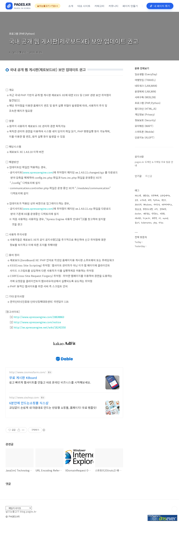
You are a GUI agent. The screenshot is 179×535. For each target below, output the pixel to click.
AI (160, 218)
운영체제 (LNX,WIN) (145, 91)
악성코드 (155, 214)
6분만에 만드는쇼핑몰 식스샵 (28, 403)
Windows (147, 205)
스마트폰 (143, 200)
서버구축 (156, 205)
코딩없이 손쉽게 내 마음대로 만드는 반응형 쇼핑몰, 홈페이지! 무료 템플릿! (53, 407)
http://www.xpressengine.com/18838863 (39, 317)
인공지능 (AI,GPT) (144, 137)
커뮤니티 (113, 5)
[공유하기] (19, 430)
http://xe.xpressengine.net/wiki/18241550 (40, 327)
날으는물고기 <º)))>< (47, 6)
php (155, 223)
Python (156, 200)
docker (138, 214)
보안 (136, 200)
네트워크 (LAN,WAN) (146, 85)
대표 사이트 (83, 5)
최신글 (148, 176)
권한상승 (146, 196)
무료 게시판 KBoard (23, 377)
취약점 (154, 218)
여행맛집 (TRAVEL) (145, 80)
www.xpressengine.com (38, 172)
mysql (165, 218)
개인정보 (146, 214)
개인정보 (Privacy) (145, 114)
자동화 (162, 214)
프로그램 (138, 196)
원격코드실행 (148, 209)
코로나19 (138, 205)
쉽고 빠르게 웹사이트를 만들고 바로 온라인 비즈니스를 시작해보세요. (50, 382)
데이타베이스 (167, 205)
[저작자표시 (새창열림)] (43, 430)
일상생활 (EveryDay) (146, 74)
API (156, 209)
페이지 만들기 (130, 5)
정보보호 (138, 209)
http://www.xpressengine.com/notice (37, 322)
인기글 (138, 176)
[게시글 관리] (23, 430)
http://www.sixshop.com (24, 397)
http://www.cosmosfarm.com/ (27, 372)
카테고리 (99, 5)
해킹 (149, 200)
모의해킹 (163, 209)
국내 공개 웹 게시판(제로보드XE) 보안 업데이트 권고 (73, 41)
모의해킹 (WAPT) (144, 126)
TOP (174, 509)
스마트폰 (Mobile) (144, 131)
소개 (70, 5)
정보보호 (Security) (145, 120)
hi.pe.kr (146, 218)
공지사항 (139, 156)
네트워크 (138, 218)
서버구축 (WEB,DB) (145, 97)
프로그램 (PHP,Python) (147, 103)
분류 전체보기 (142, 68)
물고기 (137, 223)
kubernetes (146, 223)
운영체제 (154, 196)
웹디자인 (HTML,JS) (145, 108)
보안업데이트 (165, 196)
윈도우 (164, 200)
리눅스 (161, 223)
